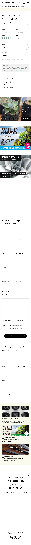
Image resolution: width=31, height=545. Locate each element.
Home (9, 9)
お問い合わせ (23, 492)
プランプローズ (19, 253)
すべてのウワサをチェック (15, 335)
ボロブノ (4, 267)
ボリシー (4, 380)
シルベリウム (5, 240)
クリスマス (18, 267)
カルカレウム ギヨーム (7, 281)
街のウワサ (7, 84)
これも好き (7, 82)
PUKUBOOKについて (10, 492)
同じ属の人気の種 (8, 87)
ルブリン (4, 253)
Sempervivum (21, 9)
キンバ (3, 366)
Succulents (14, 9)
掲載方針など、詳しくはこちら (16, 70)
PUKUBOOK (8, 3)
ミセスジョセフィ (6, 394)
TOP (28, 475)
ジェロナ (18, 240)
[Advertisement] (15, 199)
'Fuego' (17, 394)
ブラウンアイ (19, 281)
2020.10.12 (18, 328)
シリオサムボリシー (20, 366)
